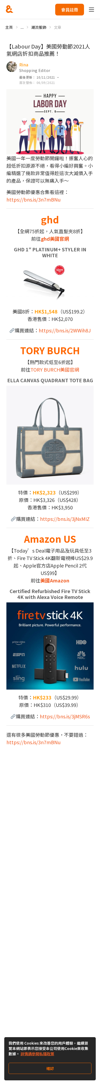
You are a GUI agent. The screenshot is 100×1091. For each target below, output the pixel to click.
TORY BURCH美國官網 (54, 369)
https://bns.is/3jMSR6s (65, 716)
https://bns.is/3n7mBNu (33, 199)
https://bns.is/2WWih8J (65, 330)
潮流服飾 (38, 27)
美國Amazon (54, 580)
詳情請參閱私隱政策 (37, 1053)
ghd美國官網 (55, 238)
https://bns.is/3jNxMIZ (65, 518)
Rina (23, 64)
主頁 (9, 27)
